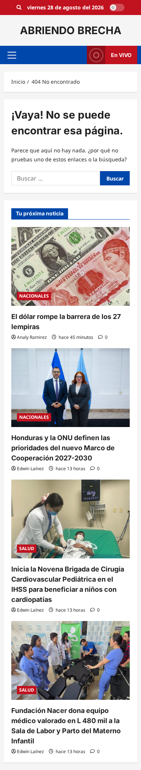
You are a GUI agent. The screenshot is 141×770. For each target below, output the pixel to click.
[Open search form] (19, 7)
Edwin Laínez (30, 468)
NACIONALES (34, 296)
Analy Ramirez (32, 337)
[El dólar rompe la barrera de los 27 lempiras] (70, 266)
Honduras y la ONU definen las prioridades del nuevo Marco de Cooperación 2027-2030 (63, 448)
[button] (12, 55)
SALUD (26, 548)
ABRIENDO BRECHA (70, 30)
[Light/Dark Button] (116, 7)
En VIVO (121, 55)
